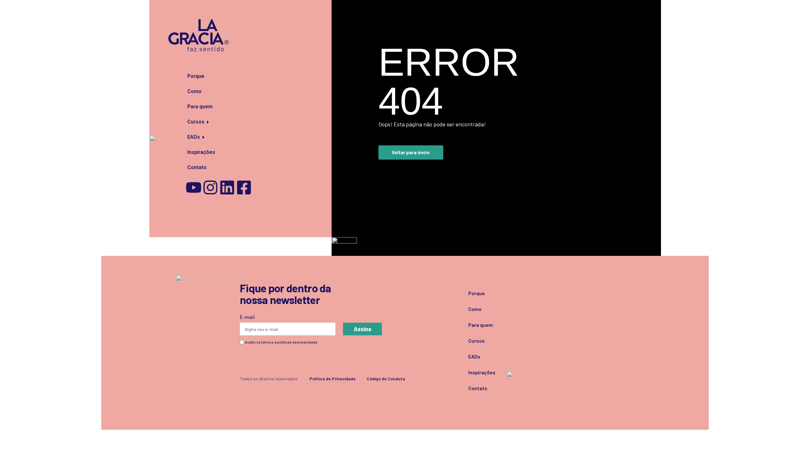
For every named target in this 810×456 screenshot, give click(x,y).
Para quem (200, 107)
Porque (195, 76)
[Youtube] (194, 187)
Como (194, 91)
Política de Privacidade (332, 378)
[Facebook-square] (244, 187)
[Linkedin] (227, 187)
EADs (193, 137)
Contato (197, 167)
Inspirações (200, 152)
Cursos (195, 122)
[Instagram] (210, 187)
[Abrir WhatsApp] (794, 440)
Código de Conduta (386, 378)
